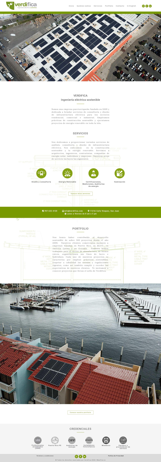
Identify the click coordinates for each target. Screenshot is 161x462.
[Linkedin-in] (150, 6)
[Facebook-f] (146, 6)
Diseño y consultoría (41, 182)
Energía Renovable (67, 182)
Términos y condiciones (45, 456)
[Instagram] (143, 6)
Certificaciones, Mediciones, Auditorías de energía (94, 184)
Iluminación (119, 182)
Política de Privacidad (116, 456)
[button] (80, 194)
